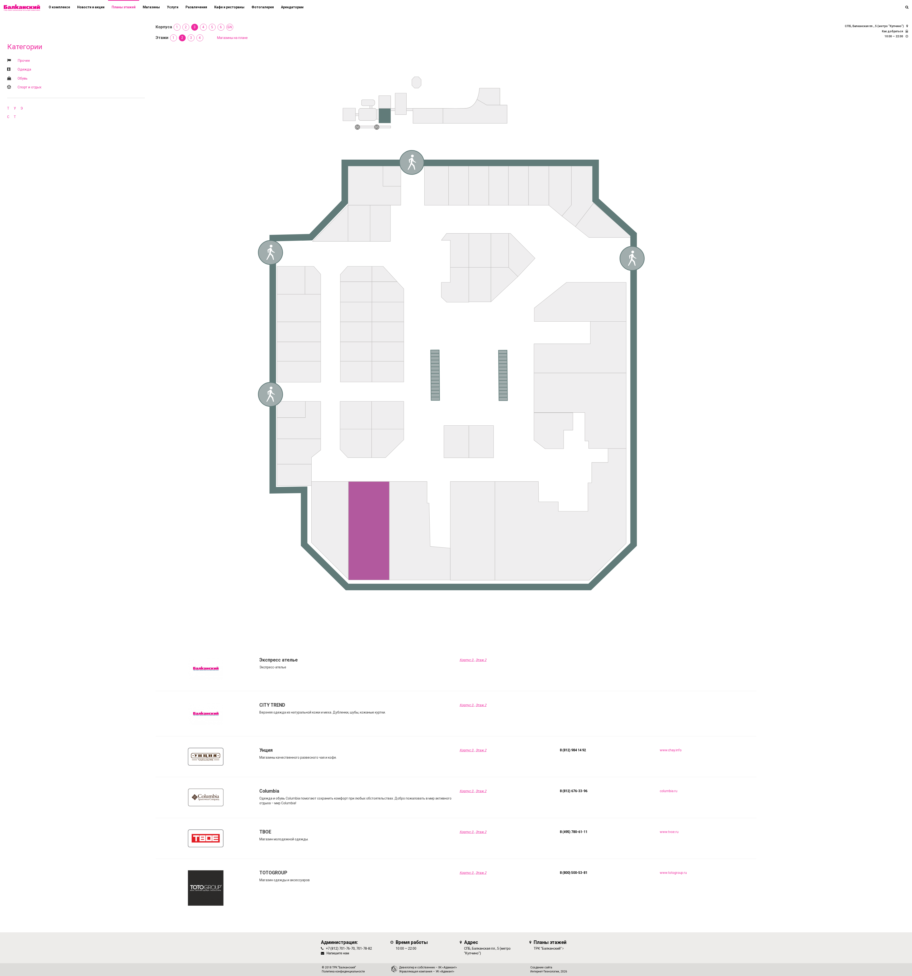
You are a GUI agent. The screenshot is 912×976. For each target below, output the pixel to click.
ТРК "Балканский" (548, 948)
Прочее (24, 60)
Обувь (23, 78)
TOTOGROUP (273, 873)
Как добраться (892, 31)
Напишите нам (338, 953)
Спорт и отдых (29, 87)
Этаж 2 (480, 660)
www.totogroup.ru (673, 873)
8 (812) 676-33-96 (573, 791)
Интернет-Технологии (544, 971)
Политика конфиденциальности (343, 971)
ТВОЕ (265, 832)
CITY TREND (272, 705)
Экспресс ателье (278, 660)
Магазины (151, 7)
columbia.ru (668, 791)
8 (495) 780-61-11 (573, 832)
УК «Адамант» (445, 971)
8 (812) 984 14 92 (573, 750)
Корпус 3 (467, 660)
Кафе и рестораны (229, 7)
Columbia (269, 791)
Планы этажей (124, 7)
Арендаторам (292, 7)
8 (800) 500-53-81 (573, 873)
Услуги (172, 7)
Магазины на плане (232, 38)
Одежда (24, 69)
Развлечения (196, 7)
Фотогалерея (263, 7)
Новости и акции (90, 7)
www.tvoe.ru (669, 832)
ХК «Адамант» (447, 967)
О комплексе (59, 7)
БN (230, 27)
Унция (266, 750)
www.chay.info (671, 750)
